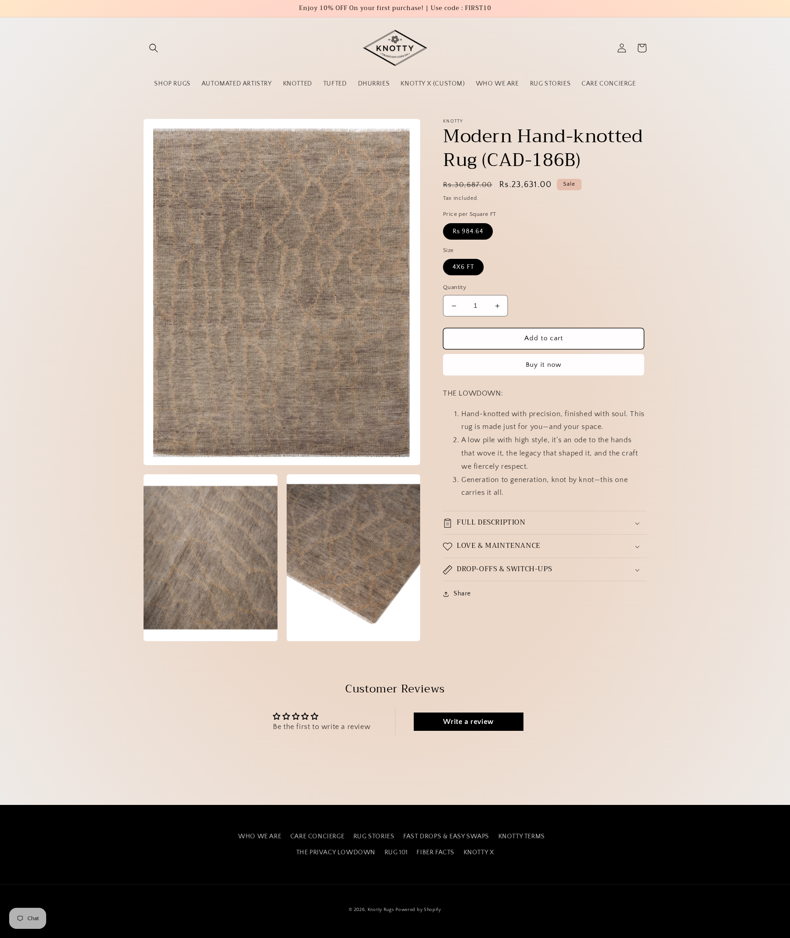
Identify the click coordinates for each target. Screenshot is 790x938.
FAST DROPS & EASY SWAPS (446, 836)
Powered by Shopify (418, 909)
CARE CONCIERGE (317, 836)
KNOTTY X (479, 852)
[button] (154, 48)
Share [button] (462, 594)
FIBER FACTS (435, 852)
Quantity (454, 287)
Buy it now (543, 365)
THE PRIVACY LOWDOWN (335, 852)
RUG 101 (396, 852)
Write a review (468, 722)
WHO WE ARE (259, 836)
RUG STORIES (374, 836)
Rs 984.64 (468, 231)
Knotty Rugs (381, 909)
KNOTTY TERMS (521, 836)
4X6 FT (463, 267)
